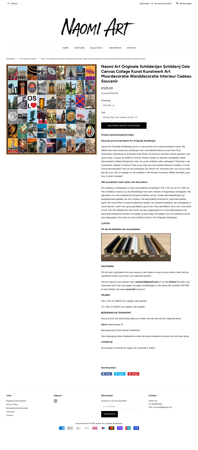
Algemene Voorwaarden (16, 401)
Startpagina (10, 59)
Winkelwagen (186, 3)
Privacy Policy (12, 404)
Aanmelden (145, 3)
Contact (9, 415)
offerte (172, 282)
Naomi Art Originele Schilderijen (109, 423)
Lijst (103, 112)
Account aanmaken (163, 3)
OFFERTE (131, 48)
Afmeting (105, 100)
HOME (65, 48)
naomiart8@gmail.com (147, 282)
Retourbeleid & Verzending (17, 408)
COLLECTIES (96, 48)
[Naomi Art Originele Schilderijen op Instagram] (55, 402)
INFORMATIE (115, 48)
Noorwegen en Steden (28, 59)
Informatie (10, 412)
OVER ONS (79, 48)
